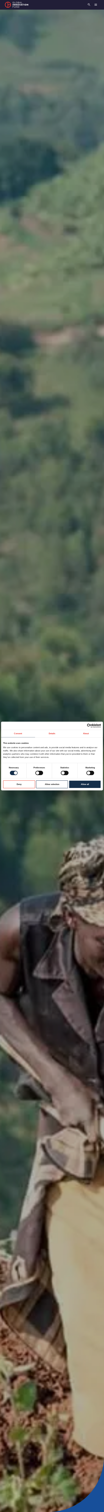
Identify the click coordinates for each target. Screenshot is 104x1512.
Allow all (85, 784)
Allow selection (52, 784)
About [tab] (86, 733)
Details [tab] (52, 733)
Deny (19, 784)
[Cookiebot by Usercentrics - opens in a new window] (89, 726)
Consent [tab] (18, 733)
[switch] (39, 773)
